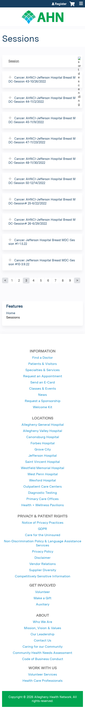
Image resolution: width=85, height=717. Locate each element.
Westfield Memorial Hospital (42, 468)
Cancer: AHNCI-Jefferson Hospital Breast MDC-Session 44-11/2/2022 (42, 100)
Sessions (13, 317)
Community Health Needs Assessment (42, 653)
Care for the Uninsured (42, 535)
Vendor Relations (42, 564)
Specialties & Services (42, 370)
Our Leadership (42, 634)
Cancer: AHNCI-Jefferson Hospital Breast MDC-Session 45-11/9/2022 (42, 120)
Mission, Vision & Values (42, 628)
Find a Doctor (42, 358)
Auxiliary (42, 604)
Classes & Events (42, 388)
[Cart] (72, 6)
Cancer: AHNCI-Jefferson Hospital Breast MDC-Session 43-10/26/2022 (42, 79)
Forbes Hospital (43, 443)
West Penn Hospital (42, 474)
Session (13, 61)
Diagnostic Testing (42, 493)
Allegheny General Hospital (42, 425)
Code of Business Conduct (42, 659)
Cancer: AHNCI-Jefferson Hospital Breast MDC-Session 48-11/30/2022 (42, 160)
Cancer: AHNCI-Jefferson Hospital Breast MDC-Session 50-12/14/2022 (42, 181)
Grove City (42, 449)
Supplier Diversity (42, 570)
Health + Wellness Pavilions (42, 505)
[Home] (42, 15)
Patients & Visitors (42, 364)
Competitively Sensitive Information (42, 576)
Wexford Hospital (42, 480)
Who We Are (42, 622)
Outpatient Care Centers (42, 486)
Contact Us (42, 640)
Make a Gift (42, 598)
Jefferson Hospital (42, 456)
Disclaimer (42, 558)
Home (10, 313)
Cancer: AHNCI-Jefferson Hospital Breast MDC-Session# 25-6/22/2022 (42, 201)
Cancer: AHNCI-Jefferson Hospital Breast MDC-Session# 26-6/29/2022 (42, 221)
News (42, 395)
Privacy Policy (42, 551)
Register (60, 3)
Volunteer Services (42, 674)
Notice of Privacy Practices (42, 523)
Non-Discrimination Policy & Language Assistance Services (42, 543)
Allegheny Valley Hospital (42, 431)
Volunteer (42, 592)
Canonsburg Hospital (42, 437)
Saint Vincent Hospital (42, 462)
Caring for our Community (42, 647)
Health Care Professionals (42, 681)
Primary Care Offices (42, 499)
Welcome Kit (42, 407)
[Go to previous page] (5, 280)
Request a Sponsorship (42, 401)
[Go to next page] (77, 280)
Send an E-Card (42, 382)
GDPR (42, 529)
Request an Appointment (42, 376)
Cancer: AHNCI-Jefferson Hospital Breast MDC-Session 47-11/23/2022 (42, 140)
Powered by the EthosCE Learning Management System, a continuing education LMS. (68, 714)
